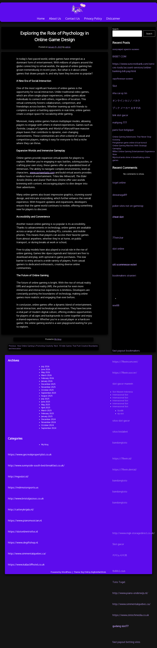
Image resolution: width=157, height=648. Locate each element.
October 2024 (47, 425)
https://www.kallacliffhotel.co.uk (26, 564)
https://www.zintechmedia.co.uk (130, 615)
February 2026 (47, 378)
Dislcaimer (113, 18)
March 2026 (46, 375)
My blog (57, 339)
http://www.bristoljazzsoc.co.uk (26, 498)
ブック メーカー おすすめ (126, 107)
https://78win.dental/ (124, 469)
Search (115, 29)
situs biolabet (120, 431)
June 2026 (45, 369)
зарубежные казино (122, 78)
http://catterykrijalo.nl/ (21, 509)
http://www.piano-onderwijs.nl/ (130, 593)
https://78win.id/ (122, 458)
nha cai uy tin (119, 93)
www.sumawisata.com (42, 172)
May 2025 (45, 404)
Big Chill (84, 572)
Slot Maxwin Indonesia (122, 392)
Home (41, 18)
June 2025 (45, 401)
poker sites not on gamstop (127, 205)
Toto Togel (118, 582)
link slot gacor (120, 115)
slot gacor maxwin (122, 383)
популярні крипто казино (125, 49)
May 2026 (45, 372)
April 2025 (45, 407)
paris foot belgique (123, 129)
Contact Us (72, 18)
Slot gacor (118, 544)
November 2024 (48, 422)
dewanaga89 (119, 194)
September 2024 (48, 428)
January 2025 (46, 416)
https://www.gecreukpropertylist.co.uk (30, 454)
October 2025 (47, 390)
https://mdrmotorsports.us (23, 487)
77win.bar (117, 237)
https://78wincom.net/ (125, 361)
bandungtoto (119, 442)
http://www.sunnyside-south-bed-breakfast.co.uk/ (36, 465)
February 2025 (47, 413)
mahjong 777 (119, 122)
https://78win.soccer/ (124, 372)
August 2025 (46, 396)
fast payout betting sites (126, 641)
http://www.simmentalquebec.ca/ (131, 604)
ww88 (115, 305)
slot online (118, 248)
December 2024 (48, 419)
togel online (119, 182)
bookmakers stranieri (124, 275)
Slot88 (120, 410)
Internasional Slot (120, 394)
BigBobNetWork (98, 572)
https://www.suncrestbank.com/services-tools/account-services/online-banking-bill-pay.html (133, 67)
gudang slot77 (120, 626)
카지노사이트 (119, 555)
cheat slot (118, 216)
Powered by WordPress (61, 572)
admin (68, 47)
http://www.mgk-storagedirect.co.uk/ (133, 533)
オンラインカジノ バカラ (126, 100)
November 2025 (48, 387)
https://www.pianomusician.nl (25, 520)
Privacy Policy (93, 18)
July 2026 (45, 366)
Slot (114, 85)
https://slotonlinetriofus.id (23, 531)
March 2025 (46, 410)
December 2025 (48, 384)
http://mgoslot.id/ (18, 476)
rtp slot (120, 413)
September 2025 (48, 393)
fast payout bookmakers (126, 350)
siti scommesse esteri (124, 264)
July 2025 (45, 399)
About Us (55, 18)
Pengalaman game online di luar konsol (129, 142)
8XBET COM (119, 56)
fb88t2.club (118, 571)
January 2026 (46, 381)
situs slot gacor (121, 420)
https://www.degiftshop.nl (23, 542)
